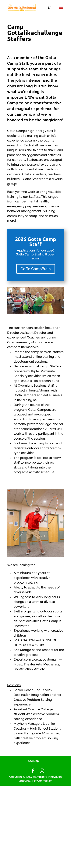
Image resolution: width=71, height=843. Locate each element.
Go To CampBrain (35, 269)
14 (54, 311)
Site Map (33, 760)
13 (51, 311)
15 (58, 311)
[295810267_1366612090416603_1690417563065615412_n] (35, 313)
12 (48, 311)
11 (45, 311)
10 (42, 311)
